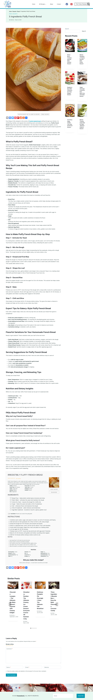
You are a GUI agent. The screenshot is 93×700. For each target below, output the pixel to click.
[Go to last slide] (10, 604)
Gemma (12, 19)
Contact (59, 4)
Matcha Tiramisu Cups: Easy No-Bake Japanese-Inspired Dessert (82, 124)
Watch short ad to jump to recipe (28, 114)
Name (8, 667)
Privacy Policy (70, 685)
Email (27, 667)
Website (46, 667)
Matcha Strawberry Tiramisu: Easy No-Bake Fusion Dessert (82, 59)
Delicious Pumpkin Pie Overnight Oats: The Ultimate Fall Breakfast (40, 600)
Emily (26, 621)
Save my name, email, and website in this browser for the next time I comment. (26, 671)
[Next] (57, 604)
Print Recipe (45, 114)
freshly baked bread (35, 121)
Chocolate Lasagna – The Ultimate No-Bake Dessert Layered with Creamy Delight (13, 602)
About (51, 4)
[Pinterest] (71, 4)
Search (67, 28)
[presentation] (70, 45)
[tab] (30, 628)
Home (33, 4)
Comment (9, 649)
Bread (10, 13)
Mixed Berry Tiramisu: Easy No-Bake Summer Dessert (69, 59)
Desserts (15, 13)
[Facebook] (67, 4)
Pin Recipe (54, 492)
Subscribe (81, 696)
